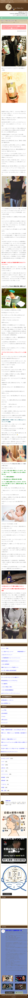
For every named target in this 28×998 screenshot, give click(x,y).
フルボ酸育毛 (4, 683)
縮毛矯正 (3, 777)
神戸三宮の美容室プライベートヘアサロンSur (17, 995)
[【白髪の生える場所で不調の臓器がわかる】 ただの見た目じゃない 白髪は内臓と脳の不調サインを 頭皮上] (14, 878)
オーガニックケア (10, 20)
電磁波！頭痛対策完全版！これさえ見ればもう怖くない (13, 729)
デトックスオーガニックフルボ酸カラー (10, 677)
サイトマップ (4, 722)
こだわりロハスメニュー (6, 654)
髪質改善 (3, 780)
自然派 (2, 787)
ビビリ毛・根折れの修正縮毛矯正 (8, 670)
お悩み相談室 (4, 713)
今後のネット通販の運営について (8, 739)
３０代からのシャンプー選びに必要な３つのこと (13, 586)
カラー (2, 771)
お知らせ (3, 767)
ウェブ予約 (3, 710)
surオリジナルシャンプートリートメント (10, 693)
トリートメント (4, 774)
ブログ (2, 764)
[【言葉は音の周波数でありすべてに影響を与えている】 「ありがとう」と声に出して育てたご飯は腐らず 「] (14, 851)
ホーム (3, 20)
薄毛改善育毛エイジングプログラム (9, 680)
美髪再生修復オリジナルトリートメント (10, 661)
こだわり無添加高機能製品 (7, 690)
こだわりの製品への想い (6, 686)
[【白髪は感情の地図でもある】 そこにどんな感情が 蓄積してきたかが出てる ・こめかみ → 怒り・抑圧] (14, 823)
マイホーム (3, 784)
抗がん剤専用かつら (5, 703)
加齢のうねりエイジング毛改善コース (9, 667)
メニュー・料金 (4, 648)
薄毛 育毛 (3, 790)
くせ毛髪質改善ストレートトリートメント (10, 657)
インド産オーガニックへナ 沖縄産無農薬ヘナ (13, 651)
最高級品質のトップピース (7, 700)
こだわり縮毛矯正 (5, 664)
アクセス (3, 716)
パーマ (2, 761)
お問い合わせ (4, 719)
